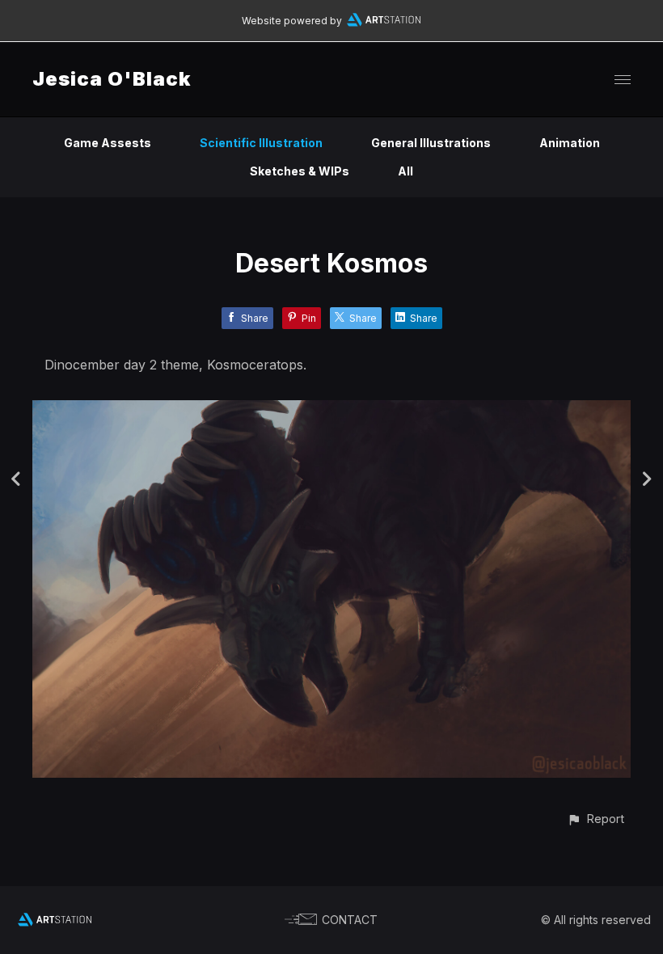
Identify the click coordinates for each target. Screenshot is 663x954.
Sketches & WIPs (299, 171)
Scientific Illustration (261, 143)
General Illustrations (431, 143)
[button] (595, 818)
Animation (569, 143)
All (405, 171)
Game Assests (107, 143)
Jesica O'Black (111, 79)
